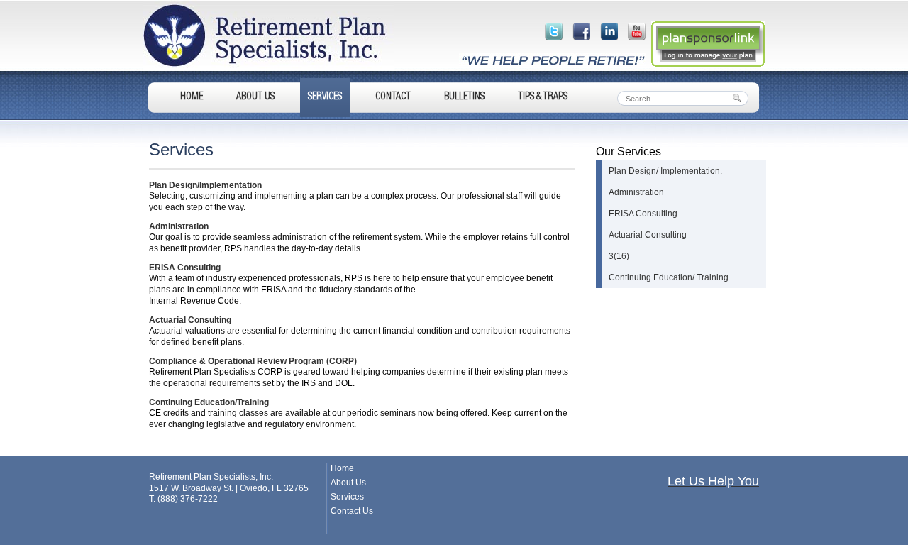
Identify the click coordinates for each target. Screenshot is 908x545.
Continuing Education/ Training (669, 277)
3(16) (619, 256)
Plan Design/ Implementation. (665, 171)
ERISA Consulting (185, 267)
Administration (179, 226)
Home (191, 97)
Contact (393, 97)
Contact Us (352, 511)
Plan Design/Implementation (205, 185)
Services (325, 97)
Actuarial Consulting (190, 320)
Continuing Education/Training (209, 402)
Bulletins (464, 97)
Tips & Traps (543, 97)
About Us (255, 97)
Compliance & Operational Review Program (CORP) (253, 361)
